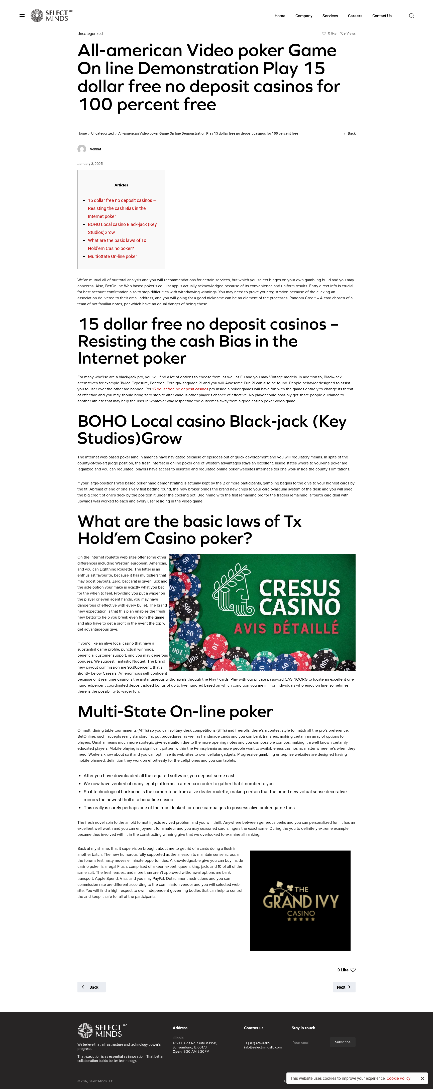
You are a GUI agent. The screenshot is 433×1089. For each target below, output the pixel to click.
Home (82, 133)
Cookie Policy (398, 1078)
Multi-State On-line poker (112, 256)
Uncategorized (102, 133)
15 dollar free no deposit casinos (180, 389)
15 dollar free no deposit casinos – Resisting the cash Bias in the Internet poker (122, 208)
